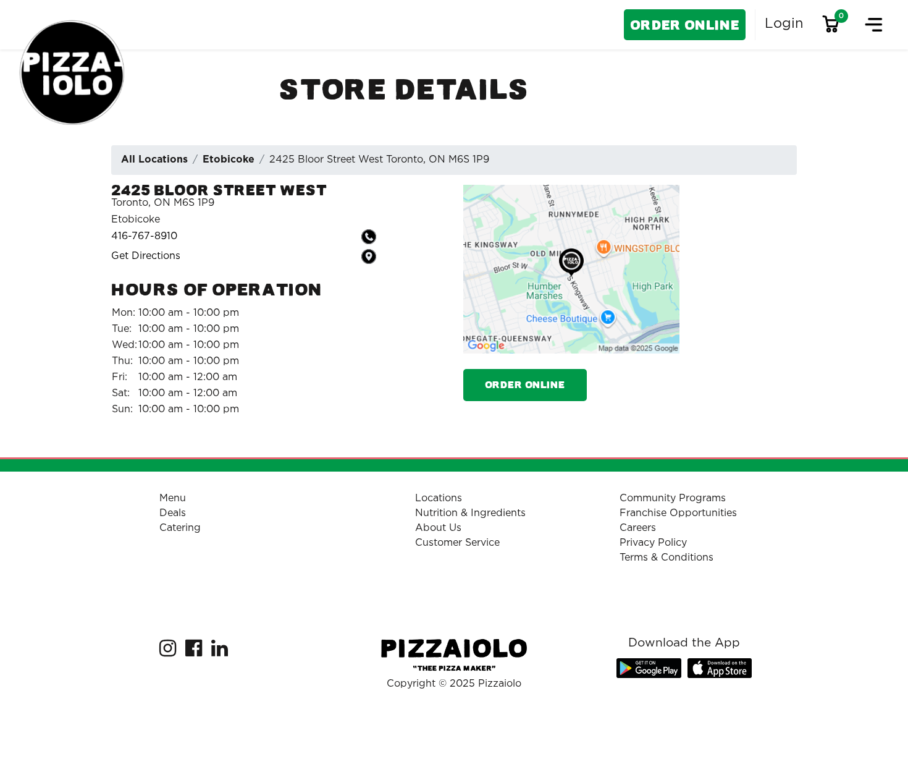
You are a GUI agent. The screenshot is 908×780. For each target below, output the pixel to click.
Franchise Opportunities (678, 513)
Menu (172, 498)
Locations (438, 498)
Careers (638, 528)
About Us (438, 528)
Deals (172, 513)
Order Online (684, 25)
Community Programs (673, 498)
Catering (180, 528)
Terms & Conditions (666, 557)
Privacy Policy (653, 543)
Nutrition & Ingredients (470, 513)
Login (784, 24)
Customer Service (457, 543)
